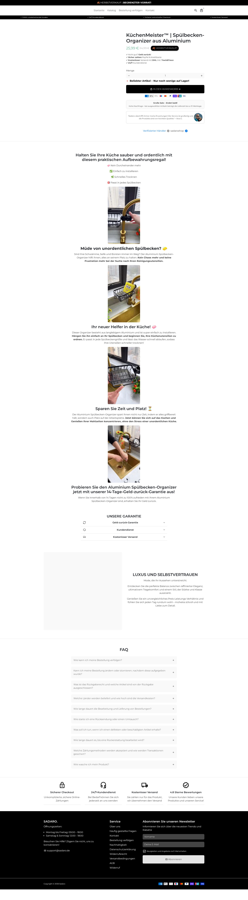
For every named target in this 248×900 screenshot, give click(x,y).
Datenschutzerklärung (123, 849)
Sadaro (62, 884)
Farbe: (134, 68)
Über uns (115, 826)
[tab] (124, 660)
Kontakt (150, 10)
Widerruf (115, 867)
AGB (112, 863)
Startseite (99, 10)
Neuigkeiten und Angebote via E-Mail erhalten (166, 851)
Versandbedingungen (122, 858)
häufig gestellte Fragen (123, 831)
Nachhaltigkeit (118, 844)
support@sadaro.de (57, 850)
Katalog (111, 10)
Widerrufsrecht (118, 854)
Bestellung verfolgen (131, 10)
